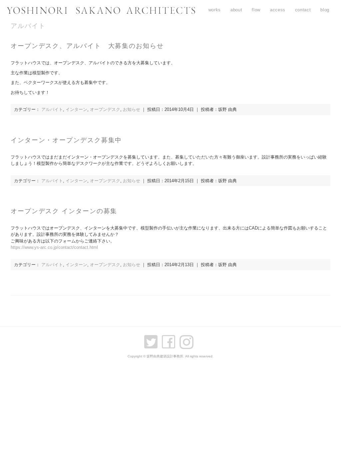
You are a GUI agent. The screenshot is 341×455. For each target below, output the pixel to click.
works (214, 9)
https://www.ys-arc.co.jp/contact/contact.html (54, 247)
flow (256, 9)
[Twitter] (152, 339)
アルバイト (52, 109)
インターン (76, 109)
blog (324, 9)
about (236, 9)
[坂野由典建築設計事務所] (101, 12)
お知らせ (131, 109)
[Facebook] (170, 339)
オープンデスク (105, 109)
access (277, 9)
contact (303, 9)
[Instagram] (188, 339)
